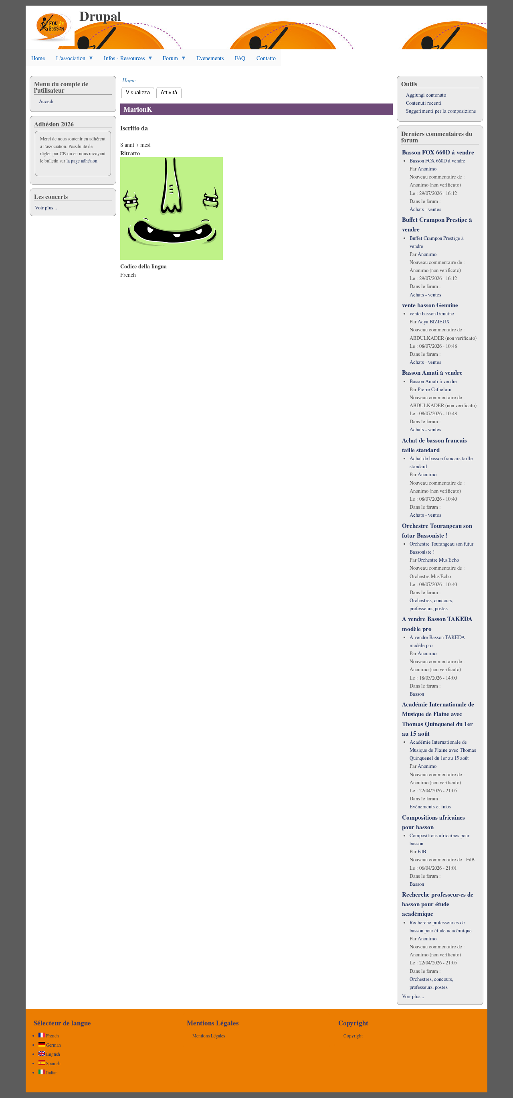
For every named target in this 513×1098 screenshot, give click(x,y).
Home (38, 58)
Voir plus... (46, 207)
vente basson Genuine (430, 304)
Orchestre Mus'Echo (438, 559)
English (52, 1054)
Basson (417, 693)
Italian (51, 1073)
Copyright (353, 1036)
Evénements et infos (430, 806)
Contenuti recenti (424, 102)
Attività (169, 92)
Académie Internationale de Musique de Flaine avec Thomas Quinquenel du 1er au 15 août (443, 750)
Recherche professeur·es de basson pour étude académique (437, 904)
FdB (422, 851)
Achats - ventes (425, 209)
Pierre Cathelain (434, 389)
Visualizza (140, 92)
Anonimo (427, 168)
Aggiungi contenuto (426, 94)
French (52, 1036)
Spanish (53, 1063)
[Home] (52, 43)
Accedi (46, 101)
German (53, 1045)
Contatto (266, 58)
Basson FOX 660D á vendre (438, 152)
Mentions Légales (208, 1036)
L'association (67, 60)
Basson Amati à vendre (432, 372)
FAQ (240, 58)
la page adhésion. (83, 161)
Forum (167, 60)
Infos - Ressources (121, 60)
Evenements (210, 58)
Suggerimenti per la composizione (441, 111)
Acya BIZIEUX (434, 321)
